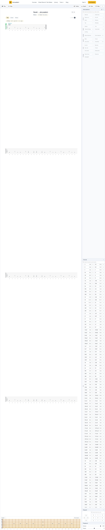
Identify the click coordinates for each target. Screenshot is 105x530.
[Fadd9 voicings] (103, 450)
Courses (34, 2)
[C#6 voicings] (103, 363)
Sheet (11, 17)
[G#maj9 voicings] (93, 488)
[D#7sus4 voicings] (103, 431)
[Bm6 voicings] (103, 393)
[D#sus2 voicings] (103, 398)
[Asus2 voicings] (103, 406)
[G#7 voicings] (93, 324)
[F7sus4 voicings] (103, 434)
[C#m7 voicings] (103, 346)
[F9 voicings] (103, 466)
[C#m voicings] (103, 281)
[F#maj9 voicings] (93, 485)
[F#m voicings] (93, 289)
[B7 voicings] (103, 327)
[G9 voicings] (103, 469)
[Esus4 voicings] (93, 417)
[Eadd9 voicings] (93, 450)
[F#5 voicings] (93, 305)
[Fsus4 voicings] (103, 417)
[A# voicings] (93, 278)
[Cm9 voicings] (93, 494)
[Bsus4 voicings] (103, 425)
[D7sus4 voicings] (93, 431)
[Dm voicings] (93, 283)
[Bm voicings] (103, 294)
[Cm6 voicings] (93, 379)
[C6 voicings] (93, 363)
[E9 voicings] (93, 466)
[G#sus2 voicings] (93, 406)
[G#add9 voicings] (93, 455)
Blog (67, 2)
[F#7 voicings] (93, 322)
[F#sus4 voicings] (93, 420)
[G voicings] (103, 273)
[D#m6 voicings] (103, 382)
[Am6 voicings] (103, 390)
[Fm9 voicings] (103, 499)
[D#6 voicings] (103, 365)
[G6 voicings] (103, 371)
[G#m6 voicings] (93, 390)
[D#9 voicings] (103, 464)
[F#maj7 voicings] (93, 338)
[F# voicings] (93, 273)
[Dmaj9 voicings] (93, 480)
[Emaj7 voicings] (93, 335)
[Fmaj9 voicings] (103, 483)
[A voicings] (103, 275)
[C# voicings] (103, 264)
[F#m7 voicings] (93, 354)
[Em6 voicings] (93, 384)
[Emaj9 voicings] (93, 483)
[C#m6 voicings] (103, 379)
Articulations (86, 9)
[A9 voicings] (103, 472)
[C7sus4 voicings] (93, 428)
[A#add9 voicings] (93, 458)
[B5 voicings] (103, 311)
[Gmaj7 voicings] (103, 338)
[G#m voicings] (93, 292)
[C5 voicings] (93, 297)
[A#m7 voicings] (93, 360)
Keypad (85, 510)
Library (56, 2)
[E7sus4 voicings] (93, 434)
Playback (85, 523)
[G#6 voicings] (93, 374)
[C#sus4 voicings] (103, 412)
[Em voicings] (93, 286)
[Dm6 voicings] (93, 382)
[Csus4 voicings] (93, 412)
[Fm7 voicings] (103, 352)
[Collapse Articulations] (103, 9)
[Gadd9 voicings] (103, 453)
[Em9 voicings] (93, 499)
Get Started (92, 2)
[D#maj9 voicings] (103, 480)
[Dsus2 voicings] (93, 398)
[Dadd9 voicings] (93, 447)
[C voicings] (93, 264)
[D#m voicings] (103, 283)
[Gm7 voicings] (103, 354)
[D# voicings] (103, 267)
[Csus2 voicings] (93, 395)
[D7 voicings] (93, 316)
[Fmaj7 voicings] (103, 335)
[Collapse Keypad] (103, 510)
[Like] (72, 12)
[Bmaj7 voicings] (103, 344)
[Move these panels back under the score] (102, 9)
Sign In (84, 2)
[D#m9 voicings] (103, 496)
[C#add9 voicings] (103, 445)
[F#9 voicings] (93, 469)
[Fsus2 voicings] (103, 401)
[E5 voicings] (93, 303)
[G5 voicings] (103, 305)
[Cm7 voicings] (93, 346)
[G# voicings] (93, 275)
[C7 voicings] (93, 313)
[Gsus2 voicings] (103, 404)
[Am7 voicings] (103, 357)
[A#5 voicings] (93, 311)
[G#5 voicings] (93, 308)
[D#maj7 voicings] (103, 333)
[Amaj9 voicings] (103, 488)
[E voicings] (93, 270)
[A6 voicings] (103, 374)
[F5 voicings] (103, 303)
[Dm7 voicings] (93, 349)
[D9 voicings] (93, 464)
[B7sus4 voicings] (103, 442)
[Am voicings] (103, 292)
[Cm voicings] (93, 281)
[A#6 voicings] (93, 376)
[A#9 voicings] (93, 475)
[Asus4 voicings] (103, 423)
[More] (102, 6)
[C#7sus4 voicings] (103, 428)
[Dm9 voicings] (93, 496)
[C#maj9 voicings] (103, 477)
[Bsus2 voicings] (103, 409)
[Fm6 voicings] (103, 384)
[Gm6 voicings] (103, 387)
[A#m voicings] (93, 294)
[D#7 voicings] (103, 316)
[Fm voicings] (103, 286)
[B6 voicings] (103, 376)
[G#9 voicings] (93, 472)
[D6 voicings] (93, 365)
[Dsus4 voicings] (93, 414)
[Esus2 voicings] (93, 401)
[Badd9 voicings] (103, 458)
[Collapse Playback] (103, 523)
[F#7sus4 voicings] (93, 436)
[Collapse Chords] (103, 259)
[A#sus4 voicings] (93, 425)
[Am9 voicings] (103, 505)
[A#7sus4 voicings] (93, 442)
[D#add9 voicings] (103, 447)
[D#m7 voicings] (103, 349)
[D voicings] (93, 267)
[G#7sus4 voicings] (93, 439)
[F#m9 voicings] (93, 502)
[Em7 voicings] (93, 352)
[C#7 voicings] (103, 313)
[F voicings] (103, 270)
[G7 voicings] (103, 322)
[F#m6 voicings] (93, 387)
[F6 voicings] (103, 368)
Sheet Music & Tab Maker (45, 2)
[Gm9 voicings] (103, 502)
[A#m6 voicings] (93, 393)
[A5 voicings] (103, 308)
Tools (61, 2)
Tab (7, 17)
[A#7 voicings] (93, 327)
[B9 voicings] (103, 475)
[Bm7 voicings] (103, 360)
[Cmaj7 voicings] (93, 330)
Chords (85, 259)
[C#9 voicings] (103, 461)
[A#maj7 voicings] (93, 344)
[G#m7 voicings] (93, 357)
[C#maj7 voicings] (103, 330)
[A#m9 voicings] (93, 507)
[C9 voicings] (93, 461)
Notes (16, 17)
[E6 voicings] (93, 368)
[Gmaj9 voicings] (103, 485)
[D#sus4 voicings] (103, 414)
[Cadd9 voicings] (93, 445)
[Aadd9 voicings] (103, 455)
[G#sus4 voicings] (93, 423)
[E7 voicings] (93, 319)
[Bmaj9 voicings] (103, 491)
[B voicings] (103, 278)
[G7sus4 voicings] (103, 436)
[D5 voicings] (93, 300)
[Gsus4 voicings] (103, 420)
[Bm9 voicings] (103, 507)
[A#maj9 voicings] (93, 491)
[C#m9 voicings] (103, 494)
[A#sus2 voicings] (93, 409)
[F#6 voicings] (93, 371)
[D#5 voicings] (103, 300)
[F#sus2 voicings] (93, 404)
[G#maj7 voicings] (93, 341)
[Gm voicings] (103, 289)
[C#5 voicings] (103, 297)
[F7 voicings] (103, 319)
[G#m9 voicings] (93, 505)
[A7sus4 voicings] (103, 439)
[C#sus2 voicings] (103, 395)
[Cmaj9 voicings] (93, 477)
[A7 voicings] (103, 324)
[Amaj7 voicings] (103, 341)
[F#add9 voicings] (93, 453)
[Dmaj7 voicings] (93, 333)
